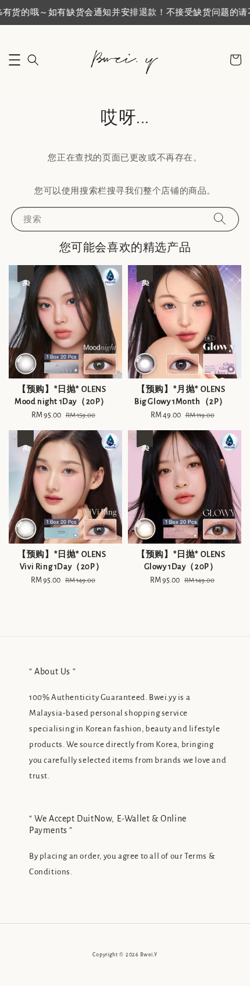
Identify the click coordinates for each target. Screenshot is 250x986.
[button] (14, 60)
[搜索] (219, 219)
